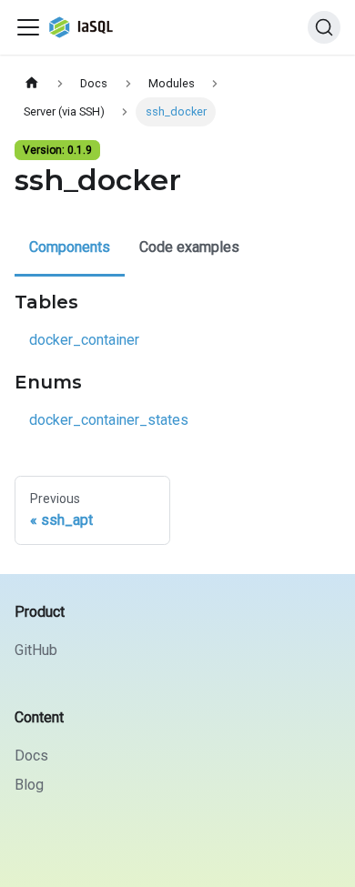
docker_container (84, 339)
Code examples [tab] (189, 247)
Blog (29, 784)
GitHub (36, 650)
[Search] (324, 27)
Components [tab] (69, 247)
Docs (31, 755)
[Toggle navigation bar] (28, 27)
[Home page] (32, 83)
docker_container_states (108, 419)
